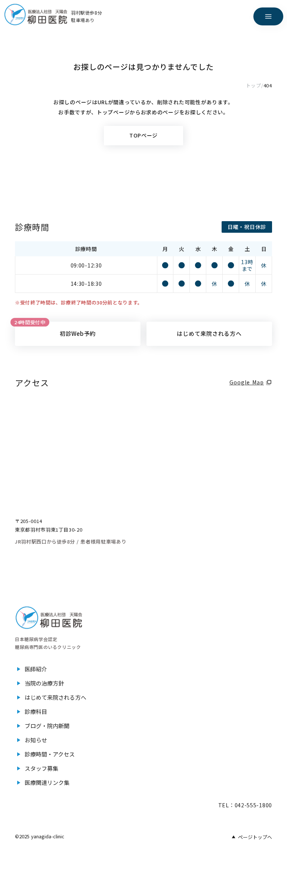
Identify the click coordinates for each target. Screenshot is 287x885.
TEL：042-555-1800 (245, 805)
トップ (253, 85)
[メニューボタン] (268, 16)
